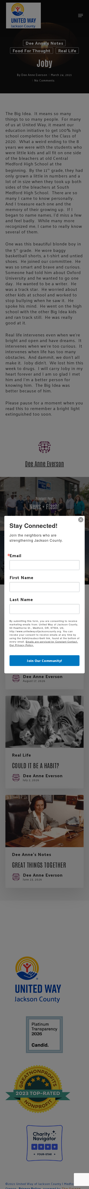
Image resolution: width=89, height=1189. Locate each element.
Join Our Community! (44, 660)
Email (15, 555)
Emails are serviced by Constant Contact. (52, 641)
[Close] (80, 519)
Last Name (21, 599)
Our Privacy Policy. (22, 644)
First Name (21, 577)
